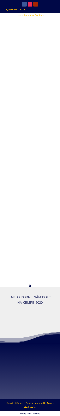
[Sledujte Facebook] (24, 4)
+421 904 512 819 (16, 9)
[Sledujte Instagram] (30, 4)
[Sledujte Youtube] (35, 4)
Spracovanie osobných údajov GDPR (30, 386)
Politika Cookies (30, 390)
